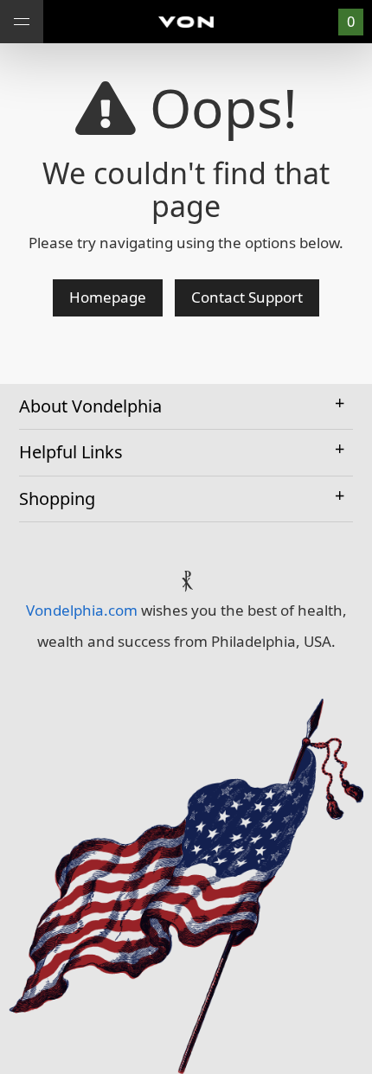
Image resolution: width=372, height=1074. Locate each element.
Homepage (107, 297)
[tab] (186, 407)
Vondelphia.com (82, 610)
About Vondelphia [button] (90, 406)
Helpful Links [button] (71, 451)
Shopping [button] (57, 498)
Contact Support (247, 297)
